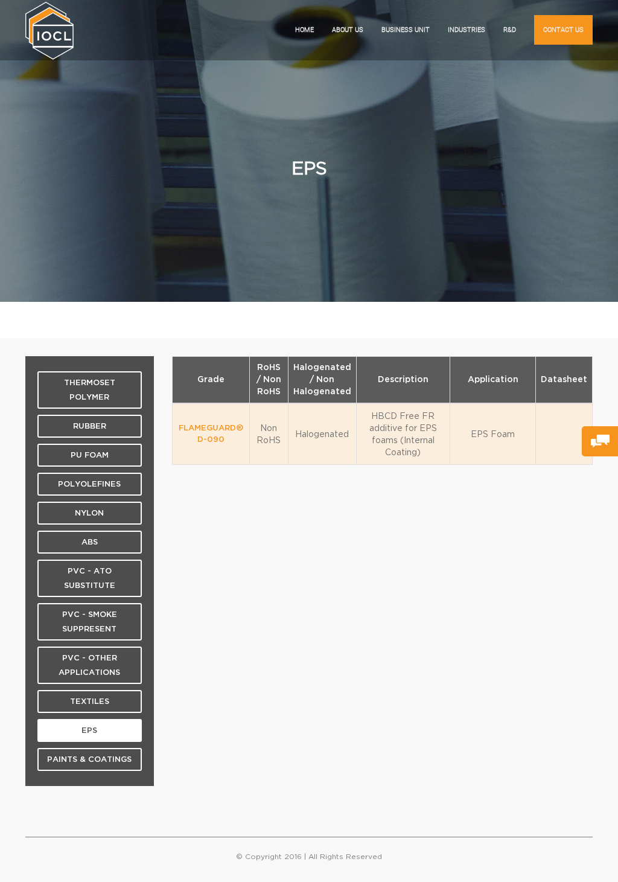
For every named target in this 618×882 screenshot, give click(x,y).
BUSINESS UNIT (405, 30)
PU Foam (90, 455)
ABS (89, 542)
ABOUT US (347, 30)
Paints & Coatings (89, 759)
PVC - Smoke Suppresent (89, 622)
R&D (509, 30)
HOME (304, 30)
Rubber (89, 426)
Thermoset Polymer (89, 390)
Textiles (89, 701)
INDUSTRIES (466, 30)
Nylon (89, 513)
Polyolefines (89, 484)
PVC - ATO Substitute (89, 578)
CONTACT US (563, 30)
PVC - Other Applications (89, 665)
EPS (89, 730)
